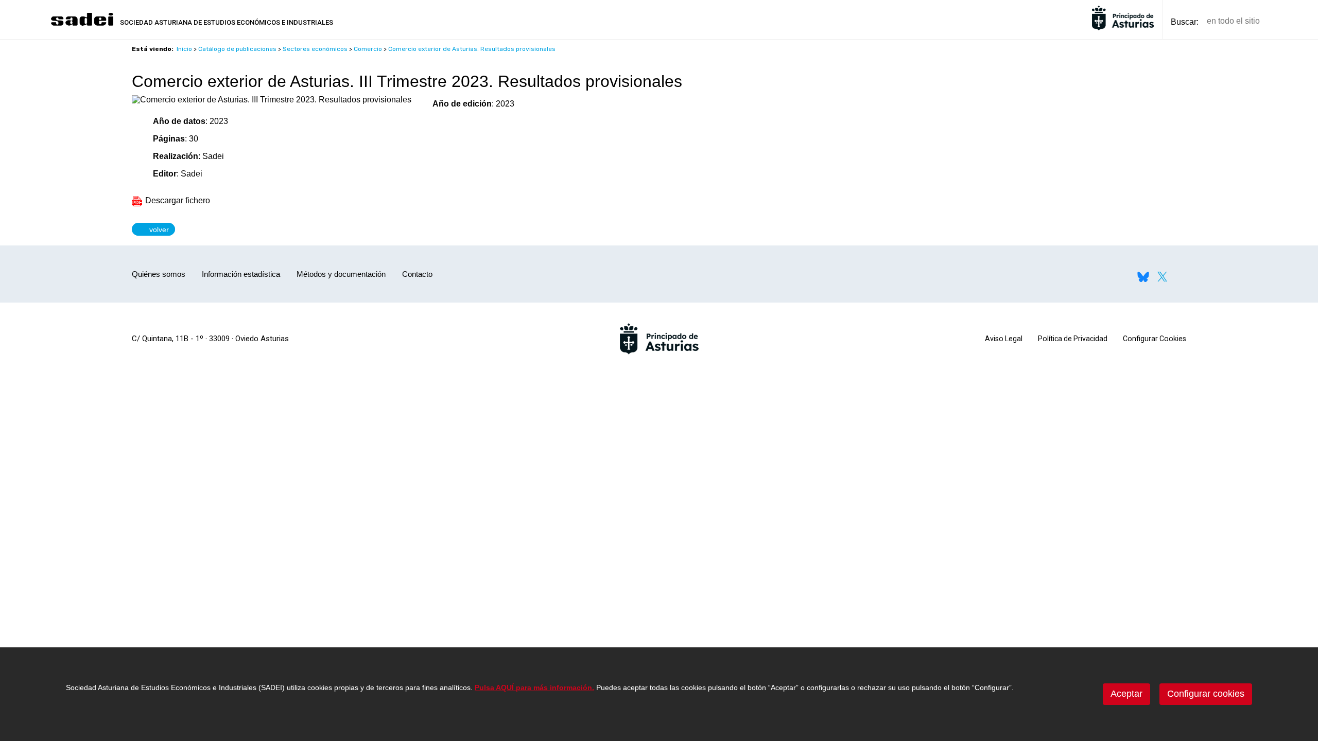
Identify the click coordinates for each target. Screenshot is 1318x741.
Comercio (368, 48)
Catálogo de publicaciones (237, 48)
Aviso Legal (1003, 338)
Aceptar (1126, 694)
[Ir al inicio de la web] (81, 24)
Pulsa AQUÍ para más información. (534, 687)
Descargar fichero (176, 200)
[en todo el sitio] (1285, 21)
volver (156, 229)
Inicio (184, 48)
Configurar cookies (1205, 694)
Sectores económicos (315, 48)
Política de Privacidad (1072, 338)
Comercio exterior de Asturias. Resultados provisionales (472, 48)
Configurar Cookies (1154, 338)
